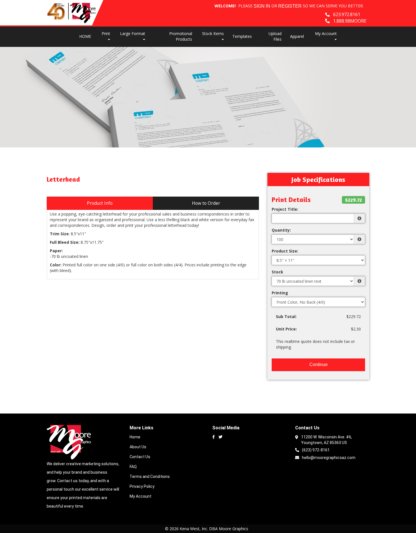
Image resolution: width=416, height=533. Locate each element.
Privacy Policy (142, 486)
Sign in (262, 6)
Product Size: (285, 251)
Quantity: (281, 230)
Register (290, 6)
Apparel (297, 36)
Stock (277, 272)
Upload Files (275, 36)
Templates (242, 36)
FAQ (133, 466)
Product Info (100, 203)
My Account (140, 496)
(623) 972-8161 (316, 450)
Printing (280, 292)
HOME (85, 36)
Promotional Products (180, 36)
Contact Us (140, 456)
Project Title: (285, 209)
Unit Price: (286, 329)
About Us (138, 447)
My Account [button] (326, 33)
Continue (318, 364)
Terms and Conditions (150, 476)
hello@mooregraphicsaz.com (328, 457)
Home (135, 437)
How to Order (206, 203)
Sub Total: (286, 316)
